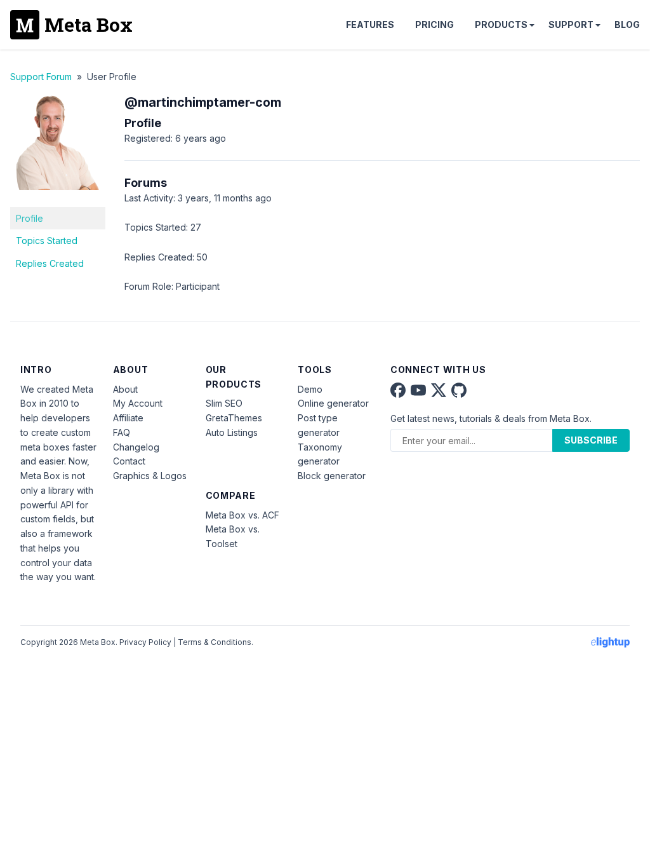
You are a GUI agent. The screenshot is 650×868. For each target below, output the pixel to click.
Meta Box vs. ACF (242, 515)
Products (501, 24)
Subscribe (591, 440)
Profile (29, 218)
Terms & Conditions (214, 642)
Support (571, 24)
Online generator (333, 403)
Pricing (434, 24)
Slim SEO (224, 403)
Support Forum (41, 76)
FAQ (121, 432)
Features (370, 24)
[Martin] (57, 199)
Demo (310, 389)
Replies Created (50, 263)
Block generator (332, 475)
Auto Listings (232, 432)
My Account (137, 403)
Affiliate (128, 417)
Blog (627, 24)
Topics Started (46, 240)
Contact (129, 461)
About (125, 389)
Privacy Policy (145, 642)
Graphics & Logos (150, 475)
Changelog (136, 447)
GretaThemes (234, 417)
